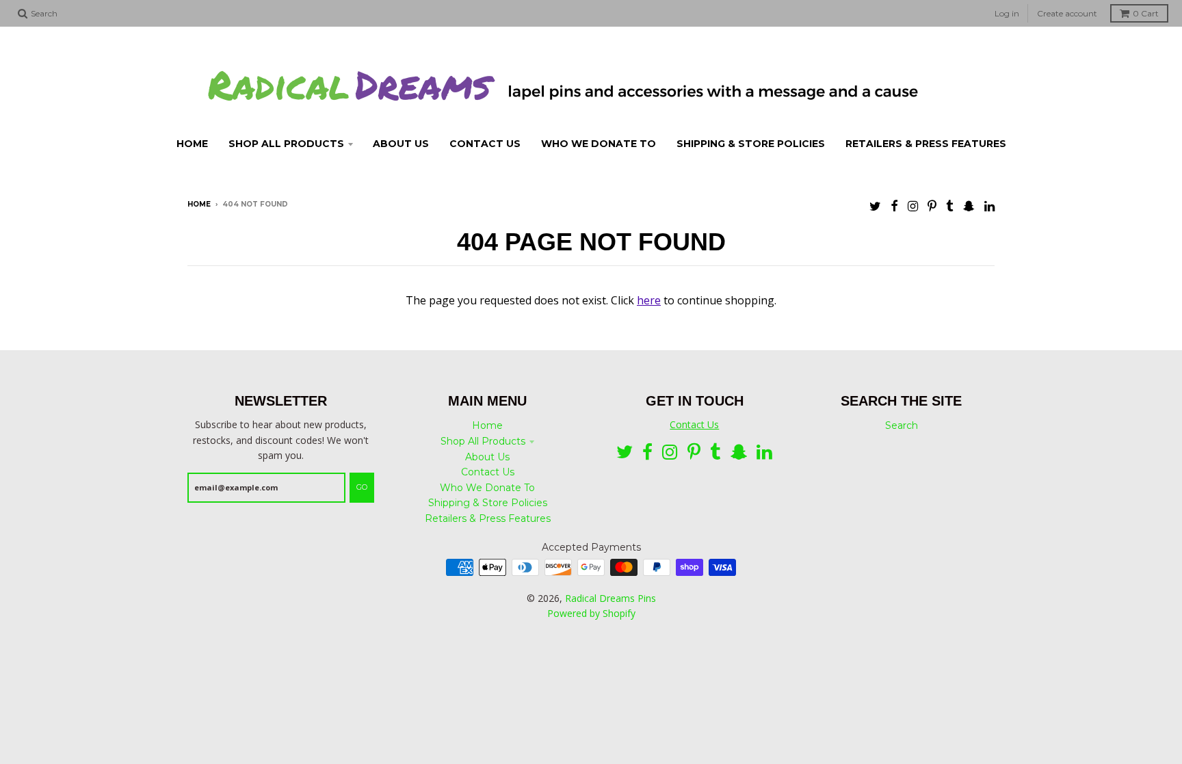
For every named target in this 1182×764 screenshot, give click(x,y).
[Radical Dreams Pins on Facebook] (894, 205)
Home (199, 204)
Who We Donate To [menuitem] (598, 143)
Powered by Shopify (591, 613)
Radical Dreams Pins (610, 598)
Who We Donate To (487, 488)
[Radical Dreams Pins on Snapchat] (969, 205)
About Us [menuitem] (401, 143)
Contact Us (487, 472)
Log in (1007, 13)
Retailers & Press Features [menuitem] (925, 143)
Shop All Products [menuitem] (286, 143)
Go (361, 487)
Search (901, 425)
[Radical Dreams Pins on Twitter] (875, 205)
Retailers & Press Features (488, 518)
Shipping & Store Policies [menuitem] (751, 143)
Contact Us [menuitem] (485, 143)
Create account (1067, 13)
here (649, 300)
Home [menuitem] (192, 143)
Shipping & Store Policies (487, 503)
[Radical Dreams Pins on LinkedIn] (989, 205)
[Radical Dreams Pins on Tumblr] (950, 205)
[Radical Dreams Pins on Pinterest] (932, 205)
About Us (487, 457)
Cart (1146, 13)
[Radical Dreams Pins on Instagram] (913, 205)
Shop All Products (483, 441)
